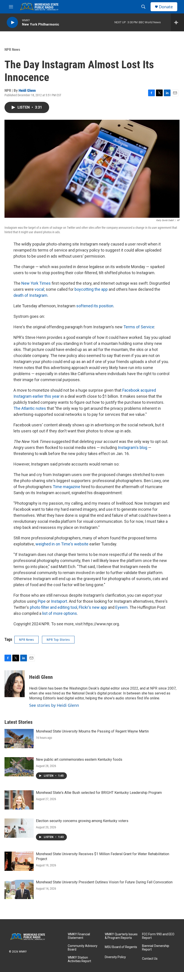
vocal (39, 289)
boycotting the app (91, 289)
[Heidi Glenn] (14, 683)
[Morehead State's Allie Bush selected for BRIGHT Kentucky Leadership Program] (19, 800)
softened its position (94, 305)
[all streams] (177, 22)
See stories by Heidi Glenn (54, 705)
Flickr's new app (93, 607)
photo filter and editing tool (53, 607)
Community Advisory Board (82, 947)
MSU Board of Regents (121, 947)
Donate (166, 6)
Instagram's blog (132, 447)
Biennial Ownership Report (155, 947)
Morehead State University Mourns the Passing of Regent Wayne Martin (92, 731)
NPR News (12, 49)
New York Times (36, 283)
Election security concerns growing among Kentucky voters (82, 821)
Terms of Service (138, 327)
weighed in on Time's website (61, 544)
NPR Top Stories (58, 639)
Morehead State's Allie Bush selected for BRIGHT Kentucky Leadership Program (99, 792)
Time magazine (66, 486)
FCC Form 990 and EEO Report (158, 936)
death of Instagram (30, 295)
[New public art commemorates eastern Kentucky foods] (19, 766)
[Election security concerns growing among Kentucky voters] (19, 828)
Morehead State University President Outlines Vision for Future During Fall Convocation (104, 882)
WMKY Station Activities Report (79, 959)
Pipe (42, 601)
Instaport (59, 601)
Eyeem (121, 607)
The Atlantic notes (29, 408)
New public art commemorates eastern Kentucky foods (79, 759)
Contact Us (150, 958)
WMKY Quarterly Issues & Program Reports (121, 936)
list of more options (59, 613)
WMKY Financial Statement (79, 936)
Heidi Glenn (27, 90)
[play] (12, 22)
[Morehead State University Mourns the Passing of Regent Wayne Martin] (19, 738)
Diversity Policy (115, 957)
